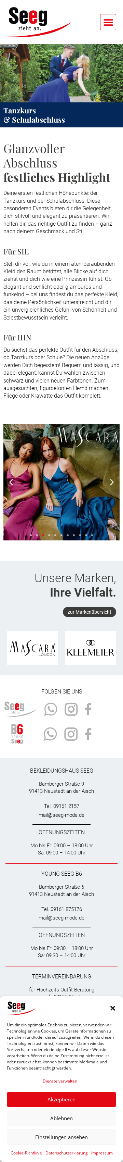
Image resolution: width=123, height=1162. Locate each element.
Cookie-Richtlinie (26, 1153)
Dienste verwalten (60, 1081)
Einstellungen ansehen (61, 1137)
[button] (112, 1008)
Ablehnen (61, 1118)
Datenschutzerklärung (66, 1153)
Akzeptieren (61, 1099)
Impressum (102, 1153)
